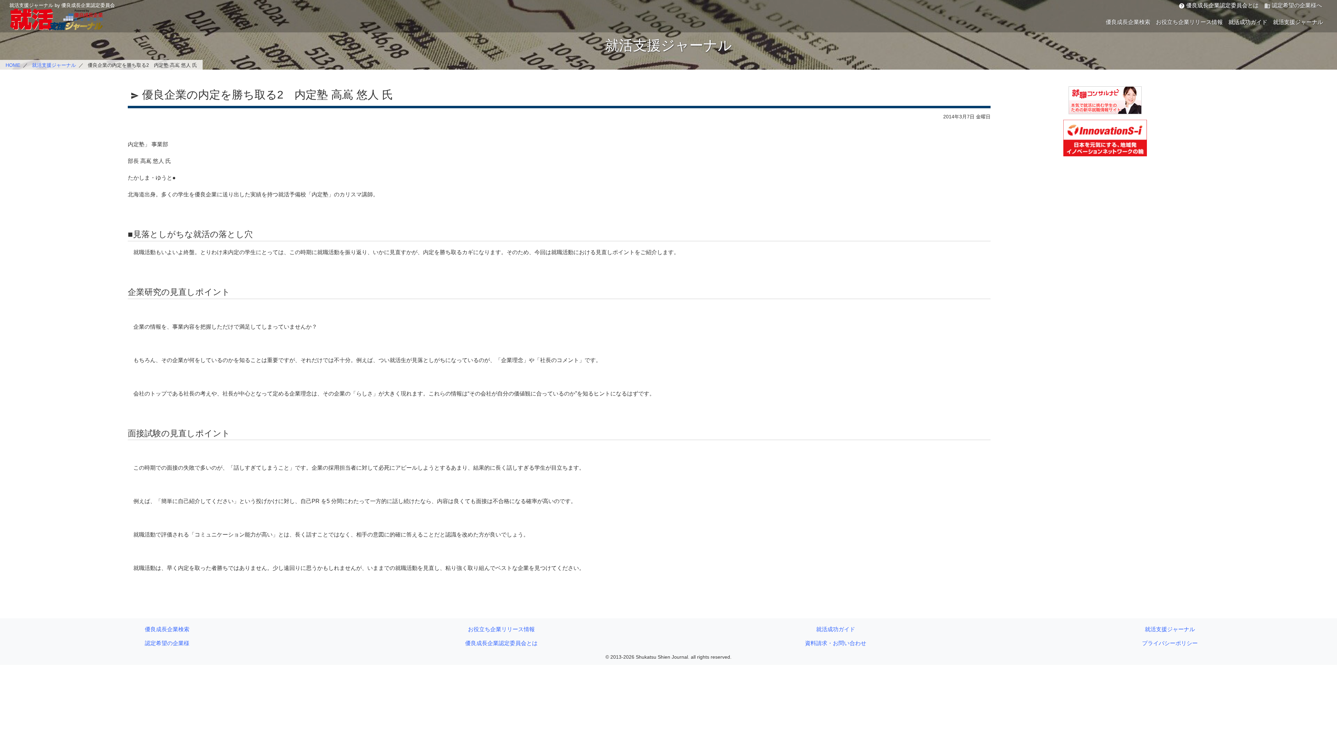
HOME (13, 65)
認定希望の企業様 (167, 643)
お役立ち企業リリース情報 (1189, 22)
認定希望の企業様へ (1293, 5)
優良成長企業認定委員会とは (1219, 5)
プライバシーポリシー (1170, 643)
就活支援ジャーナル (1298, 22)
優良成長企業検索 (1128, 22)
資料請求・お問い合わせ (835, 643)
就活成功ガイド (1247, 22)
